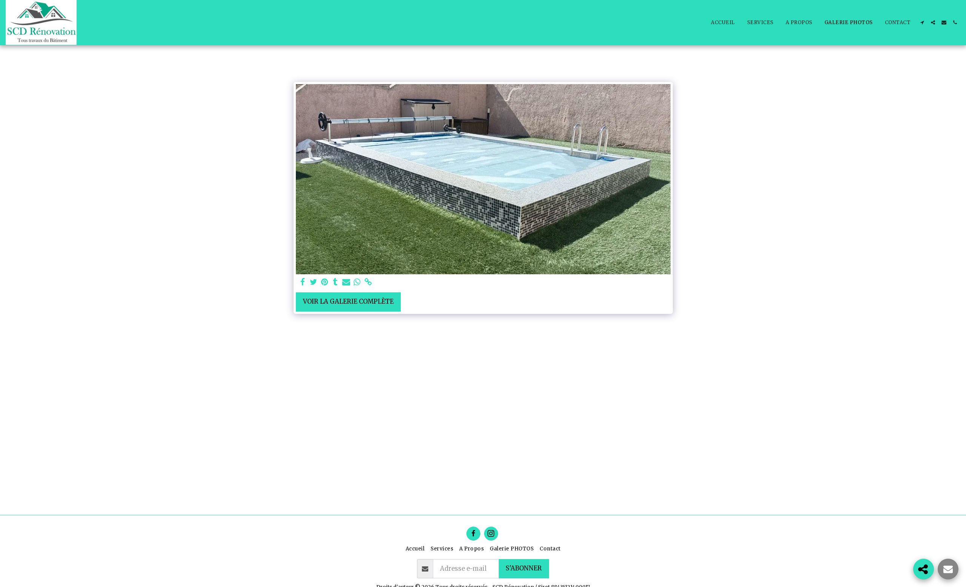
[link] (368, 282)
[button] (922, 22)
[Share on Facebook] (303, 282)
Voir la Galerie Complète (348, 302)
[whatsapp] (357, 282)
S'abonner (524, 568)
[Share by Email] (346, 282)
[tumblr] (335, 282)
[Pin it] (325, 282)
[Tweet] (314, 282)
